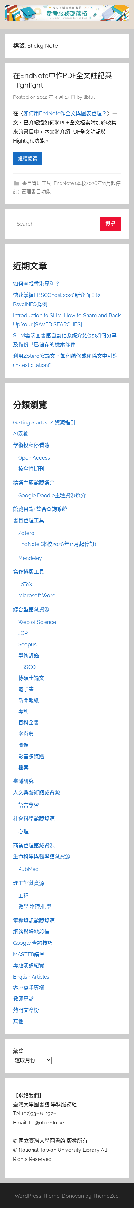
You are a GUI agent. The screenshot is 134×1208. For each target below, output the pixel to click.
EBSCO (27, 667)
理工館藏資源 (28, 883)
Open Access (34, 458)
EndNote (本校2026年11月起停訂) (57, 544)
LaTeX (25, 584)
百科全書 (28, 723)
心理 (23, 831)
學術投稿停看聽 (31, 445)
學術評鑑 (28, 656)
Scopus (27, 645)
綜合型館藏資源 (31, 609)
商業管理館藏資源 (34, 845)
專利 (23, 711)
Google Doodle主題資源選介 (52, 495)
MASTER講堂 (29, 954)
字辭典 (26, 734)
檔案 (23, 767)
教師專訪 (23, 999)
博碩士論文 (31, 678)
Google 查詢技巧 (33, 943)
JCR (23, 633)
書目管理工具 (36, 183)
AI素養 (20, 434)
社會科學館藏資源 (34, 819)
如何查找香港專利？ (36, 284)
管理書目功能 (36, 192)
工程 (23, 896)
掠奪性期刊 (31, 469)
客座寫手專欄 (28, 988)
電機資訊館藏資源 (34, 921)
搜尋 (110, 224)
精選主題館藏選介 (34, 483)
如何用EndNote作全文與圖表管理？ (65, 113)
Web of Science (37, 622)
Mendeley (30, 558)
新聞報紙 (28, 700)
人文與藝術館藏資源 (36, 792)
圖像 (23, 745)
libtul (89, 97)
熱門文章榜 (26, 1010)
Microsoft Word (37, 595)
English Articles (31, 977)
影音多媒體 (31, 756)
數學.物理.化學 (34, 907)
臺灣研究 (23, 781)
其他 (18, 1021)
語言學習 (28, 805)
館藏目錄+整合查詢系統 (40, 509)
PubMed (28, 869)
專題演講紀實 (28, 965)
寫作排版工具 (28, 572)
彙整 (18, 1051)
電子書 (26, 689)
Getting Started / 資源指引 (44, 423)
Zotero (26, 533)
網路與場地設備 (31, 932)
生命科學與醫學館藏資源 (41, 856)
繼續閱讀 (27, 159)
